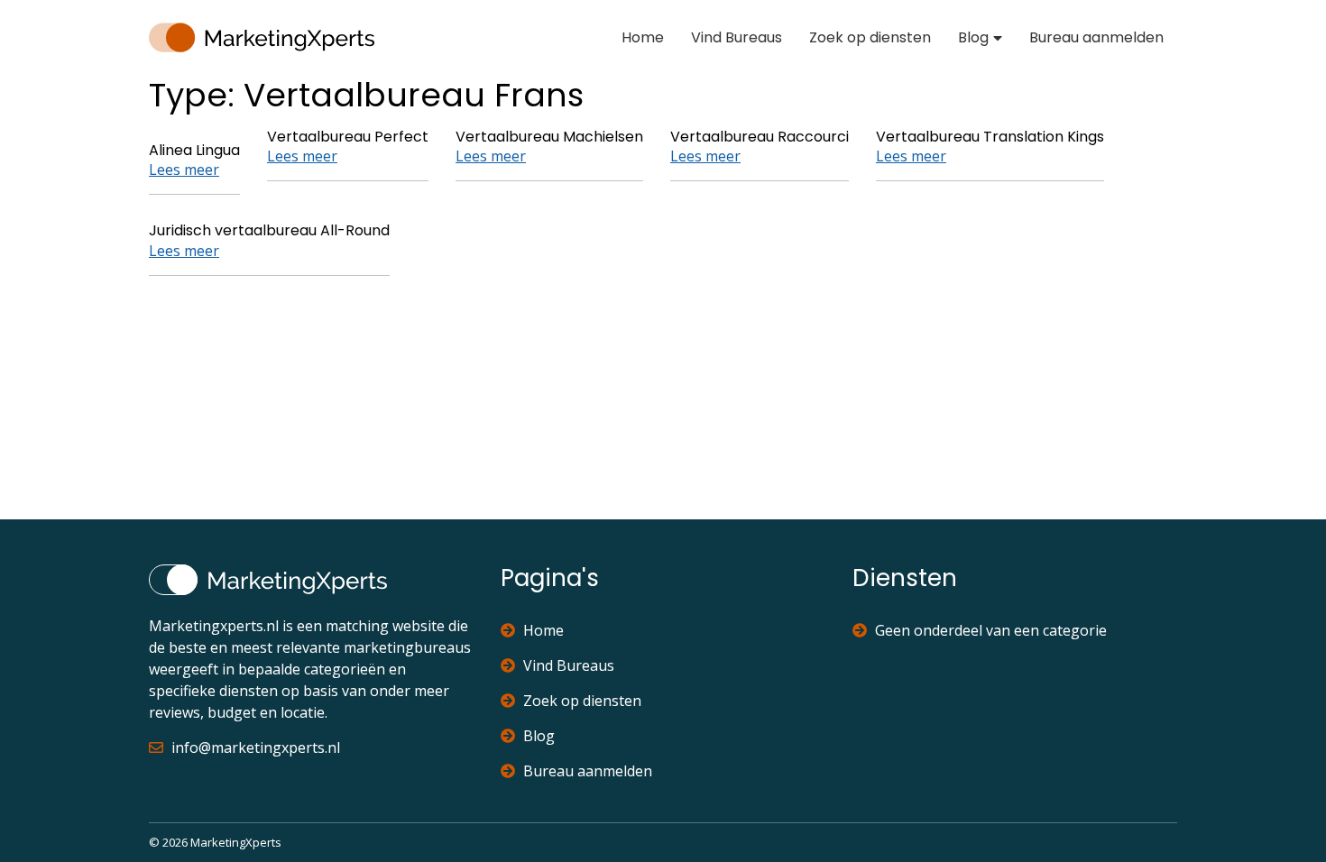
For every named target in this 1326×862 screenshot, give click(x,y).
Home (643, 37)
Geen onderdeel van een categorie (991, 630)
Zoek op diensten (870, 37)
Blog (973, 37)
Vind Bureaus (736, 37)
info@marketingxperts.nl (255, 747)
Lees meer (184, 169)
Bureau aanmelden (1096, 37)
